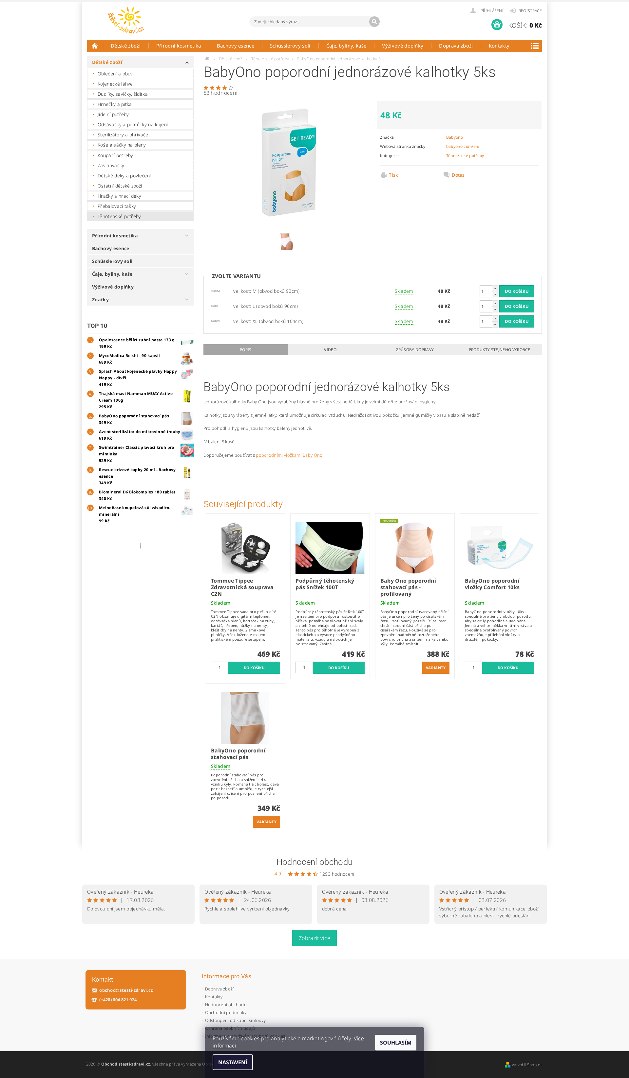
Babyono (454, 137)
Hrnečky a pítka (115, 104)
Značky (100, 299)
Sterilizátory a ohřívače (123, 134)
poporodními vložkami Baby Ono (289, 455)
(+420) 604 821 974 (118, 1000)
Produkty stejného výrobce (499, 349)
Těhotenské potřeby (119, 216)
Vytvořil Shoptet (527, 1065)
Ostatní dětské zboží (120, 186)
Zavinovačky (111, 165)
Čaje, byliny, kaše (346, 45)
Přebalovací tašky (117, 206)
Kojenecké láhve (115, 84)
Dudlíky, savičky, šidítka (123, 94)
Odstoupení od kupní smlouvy (235, 1020)
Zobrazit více (314, 938)
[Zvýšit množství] (495, 288)
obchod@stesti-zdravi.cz (126, 990)
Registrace (530, 10)
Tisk (393, 175)
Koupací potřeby (115, 155)
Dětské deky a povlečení (124, 175)
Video (330, 349)
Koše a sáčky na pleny (122, 145)
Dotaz (458, 175)
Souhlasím (395, 1042)
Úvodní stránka (95, 45)
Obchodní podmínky (225, 1012)
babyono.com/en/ (463, 146)
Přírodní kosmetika (178, 45)
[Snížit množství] (495, 294)
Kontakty (499, 45)
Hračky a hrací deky (119, 196)
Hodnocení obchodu (314, 862)
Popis (246, 349)
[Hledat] (374, 21)
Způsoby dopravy (415, 349)
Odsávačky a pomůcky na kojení (133, 124)
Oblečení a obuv (115, 73)
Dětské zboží (126, 45)
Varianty (436, 667)
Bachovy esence (235, 45)
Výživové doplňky (402, 45)
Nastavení (232, 1062)
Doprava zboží (456, 45)
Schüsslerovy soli (290, 45)
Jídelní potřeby (113, 114)
